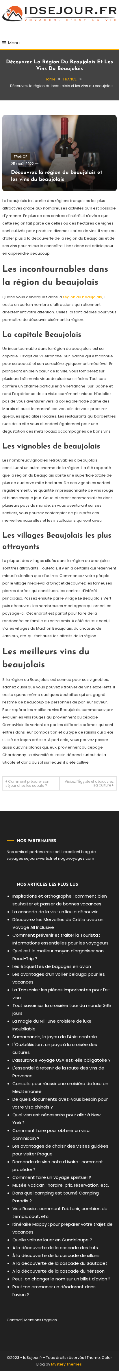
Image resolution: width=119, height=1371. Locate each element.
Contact (14, 1320)
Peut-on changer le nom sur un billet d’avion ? (61, 1279)
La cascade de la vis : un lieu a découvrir (55, 912)
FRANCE (20, 156)
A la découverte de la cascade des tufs (55, 1248)
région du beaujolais (82, 297)
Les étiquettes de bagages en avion (51, 966)
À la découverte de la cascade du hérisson (58, 1271)
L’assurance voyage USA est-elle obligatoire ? (61, 1060)
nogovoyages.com (76, 858)
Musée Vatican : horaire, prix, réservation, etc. (60, 1185)
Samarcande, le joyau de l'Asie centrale (54, 1037)
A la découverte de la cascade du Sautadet (59, 1263)
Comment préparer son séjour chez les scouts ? (27, 783)
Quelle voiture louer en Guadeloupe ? (52, 1240)
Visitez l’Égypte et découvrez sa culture (89, 783)
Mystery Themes (66, 1364)
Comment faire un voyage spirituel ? (51, 1177)
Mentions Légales (40, 1320)
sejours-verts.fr (38, 858)
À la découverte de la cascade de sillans (56, 1255)
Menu (14, 43)
